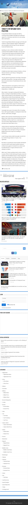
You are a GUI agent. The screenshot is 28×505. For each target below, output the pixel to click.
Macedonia (4, 438)
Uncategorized (5, 489)
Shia (3, 475)
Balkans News (6, 397)
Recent (2, 258)
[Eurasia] (14, 4)
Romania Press (6, 470)
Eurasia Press (6, 408)
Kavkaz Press (6, 433)
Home (2, 10)
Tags (19, 258)
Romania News (6, 468)
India (3, 411)
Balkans (4, 390)
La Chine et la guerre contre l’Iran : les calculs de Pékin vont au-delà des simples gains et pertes (13, 238)
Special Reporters (6, 484)
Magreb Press (6, 445)
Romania (4, 466)
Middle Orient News (7, 449)
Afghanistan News (7, 374)
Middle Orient (5, 448)
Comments (13, 258)
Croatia (3, 402)
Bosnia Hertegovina (6, 400)
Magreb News (6, 443)
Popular (7, 258)
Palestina (4, 459)
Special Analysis (5, 482)
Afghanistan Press (7, 376)
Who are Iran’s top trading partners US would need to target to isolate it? (13, 218)
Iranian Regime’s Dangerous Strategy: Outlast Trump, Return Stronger (13, 199)
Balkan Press (6, 395)
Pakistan (4, 457)
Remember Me (12, 304)
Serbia (3, 473)
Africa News (6, 381)
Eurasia (6, 10)
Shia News (5, 477)
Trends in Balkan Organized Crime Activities (10, 352)
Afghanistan (4, 372)
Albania (4, 386)
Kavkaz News (6, 431)
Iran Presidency (6, 417)
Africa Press (6, 383)
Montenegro (5, 454)
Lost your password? (6, 307)
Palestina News (6, 461)
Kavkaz (3, 429)
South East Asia (5, 480)
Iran (3, 413)
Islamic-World (5, 422)
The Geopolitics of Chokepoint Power (17, 280)
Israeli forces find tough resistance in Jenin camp (8, 175)
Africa (3, 379)
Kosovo (4, 436)
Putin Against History (20, 178)
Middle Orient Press (7, 452)
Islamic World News (7, 424)
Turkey (3, 487)
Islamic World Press (7, 426)
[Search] (24, 248)
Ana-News (4, 388)
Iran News (5, 415)
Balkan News (6, 392)
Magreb (4, 441)
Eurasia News (6, 406)
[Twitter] (15, 253)
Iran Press (5, 420)
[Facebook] (12, 253)
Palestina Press (6, 463)
